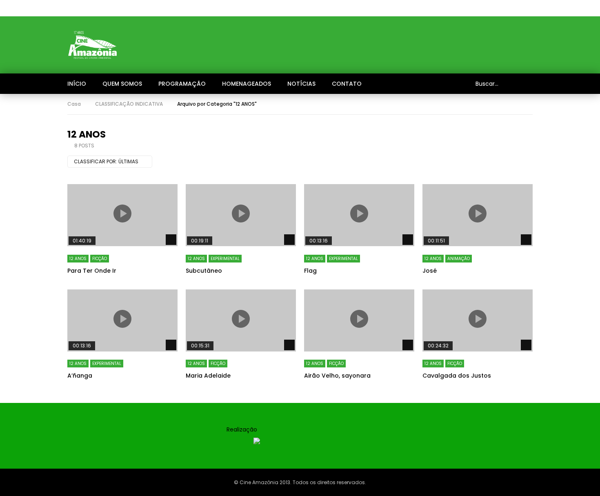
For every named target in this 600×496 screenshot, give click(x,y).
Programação (182, 84)
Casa (74, 103)
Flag (310, 271)
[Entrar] (524, 8)
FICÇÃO (99, 259)
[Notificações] (508, 8)
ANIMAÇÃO (458, 259)
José (429, 271)
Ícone (122, 213)
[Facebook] (426, 8)
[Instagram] (459, 8)
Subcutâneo (204, 271)
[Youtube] (443, 8)
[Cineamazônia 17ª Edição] (92, 45)
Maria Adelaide (208, 375)
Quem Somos (122, 84)
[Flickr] (475, 8)
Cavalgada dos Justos (456, 375)
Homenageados (246, 84)
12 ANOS (78, 259)
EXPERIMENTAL (225, 259)
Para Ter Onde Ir (91, 271)
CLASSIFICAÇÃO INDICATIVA (129, 103)
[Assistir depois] (492, 8)
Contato (347, 84)
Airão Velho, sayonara (337, 375)
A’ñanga (79, 375)
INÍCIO (76, 84)
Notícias (301, 84)
